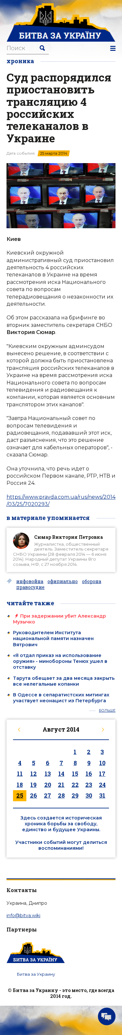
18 (20, 785)
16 (89, 773)
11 (20, 773)
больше (107, 710)
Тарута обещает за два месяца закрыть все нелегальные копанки (64, 681)
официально (62, 581)
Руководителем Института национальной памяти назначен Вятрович (53, 638)
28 (61, 795)
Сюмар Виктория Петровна (68, 537)
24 (102, 785)
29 (75, 795)
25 (19, 795)
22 (75, 785)
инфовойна (29, 581)
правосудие (30, 587)
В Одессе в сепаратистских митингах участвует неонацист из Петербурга (61, 698)
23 (88, 785)
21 (61, 785)
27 (47, 795)
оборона (91, 581)
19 (33, 785)
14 (61, 773)
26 (33, 795)
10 (102, 763)
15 (75, 773)
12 (33, 773)
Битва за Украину (36, 974)
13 (48, 773)
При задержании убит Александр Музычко (59, 619)
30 (89, 795)
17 (102, 773)
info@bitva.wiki (23, 915)
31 (102, 795)
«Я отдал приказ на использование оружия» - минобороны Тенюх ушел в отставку (60, 661)
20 (47, 785)
